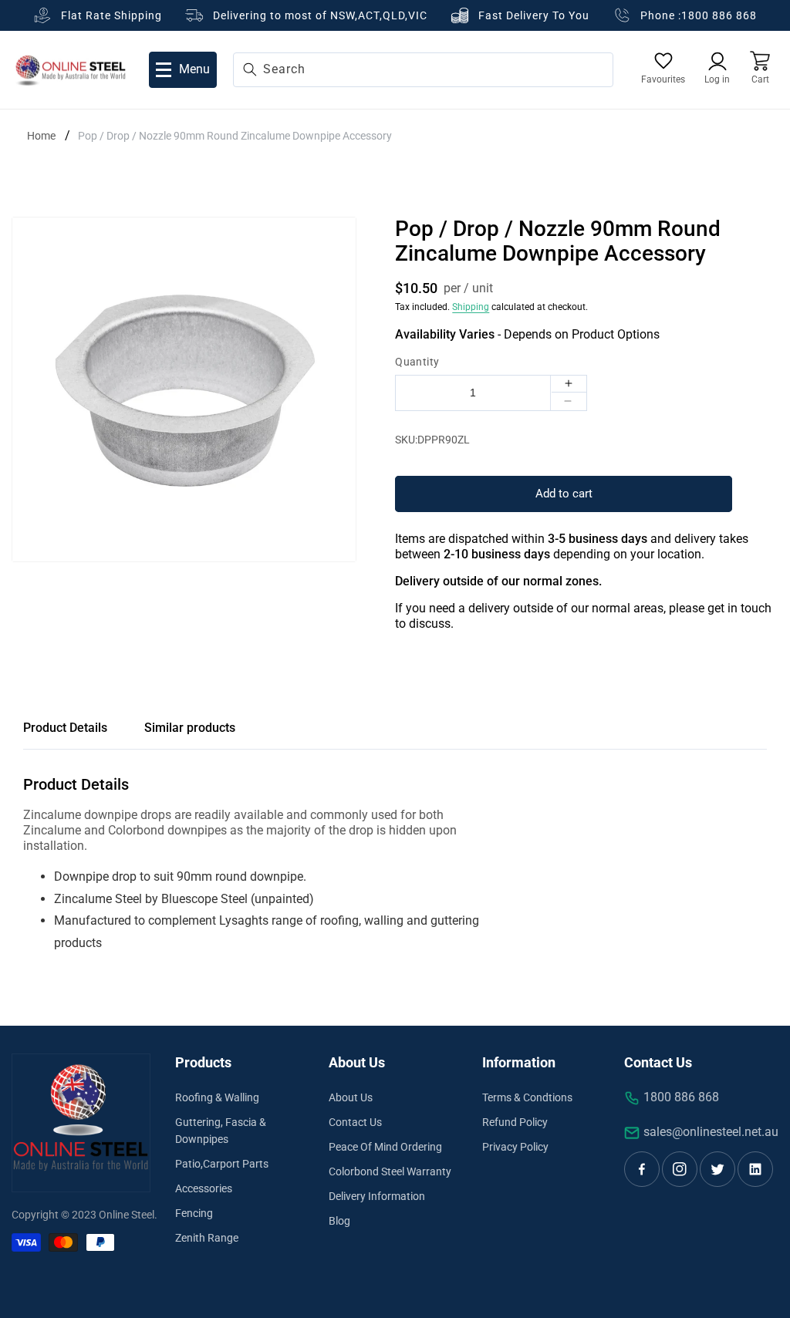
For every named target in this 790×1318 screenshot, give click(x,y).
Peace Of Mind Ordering (385, 1147)
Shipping (470, 307)
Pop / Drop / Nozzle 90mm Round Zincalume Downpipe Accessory (235, 136)
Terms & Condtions (527, 1097)
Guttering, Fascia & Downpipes (220, 1130)
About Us (351, 1097)
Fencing (194, 1213)
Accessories (203, 1188)
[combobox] (423, 69)
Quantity (417, 362)
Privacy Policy (515, 1147)
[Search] (250, 69)
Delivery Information (377, 1196)
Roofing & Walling (217, 1097)
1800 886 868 (719, 15)
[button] (760, 69)
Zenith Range (206, 1238)
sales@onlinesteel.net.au (710, 1131)
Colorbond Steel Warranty (390, 1171)
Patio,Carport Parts (221, 1164)
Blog (339, 1221)
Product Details (65, 727)
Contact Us (355, 1122)
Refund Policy (515, 1122)
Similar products (189, 727)
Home (41, 136)
